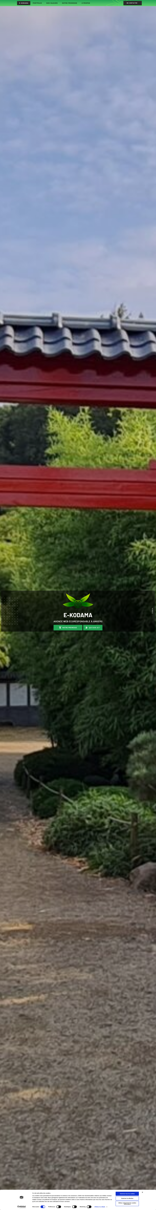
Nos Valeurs (52, 3)
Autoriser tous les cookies (127, 1193)
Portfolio (37, 3)
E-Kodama (23, 3)
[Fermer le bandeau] (142, 1192)
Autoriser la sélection (127, 1198)
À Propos (86, 3)
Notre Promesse (69, 3)
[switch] (58, 1206)
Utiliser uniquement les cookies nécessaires (127, 1203)
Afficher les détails (99, 1206)
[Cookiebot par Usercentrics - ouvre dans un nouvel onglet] (21, 1207)
